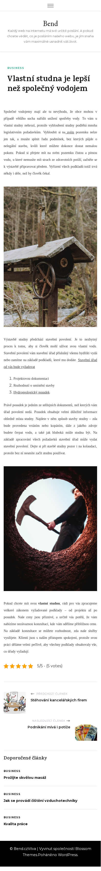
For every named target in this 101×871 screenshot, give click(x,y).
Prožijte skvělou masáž (25, 777)
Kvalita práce (16, 824)
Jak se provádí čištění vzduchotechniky (41, 800)
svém (69, 132)
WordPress (68, 855)
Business (15, 68)
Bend (50, 23)
